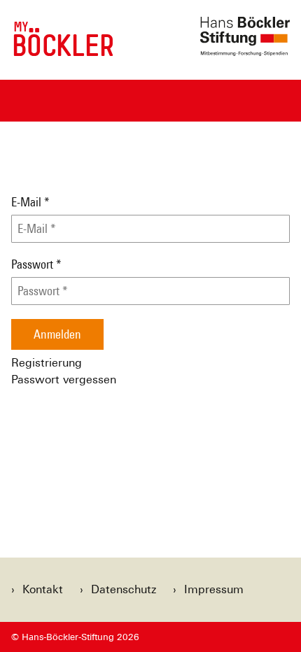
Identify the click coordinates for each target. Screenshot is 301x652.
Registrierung (46, 362)
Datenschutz (123, 589)
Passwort (36, 264)
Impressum (214, 589)
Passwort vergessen (63, 379)
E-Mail (30, 202)
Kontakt (42, 589)
